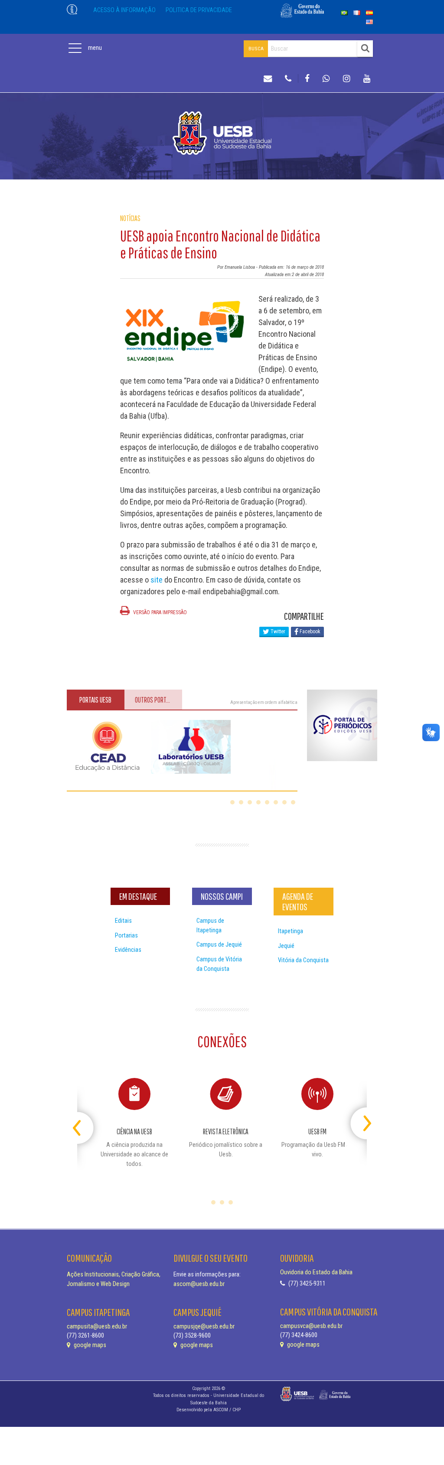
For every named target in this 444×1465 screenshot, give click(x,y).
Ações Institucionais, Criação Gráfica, (113, 1274)
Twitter (277, 631)
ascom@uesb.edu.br (199, 1284)
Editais (123, 921)
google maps (89, 1345)
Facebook (309, 631)
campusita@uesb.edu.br (97, 1326)
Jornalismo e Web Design (98, 1284)
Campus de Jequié (219, 944)
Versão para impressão (159, 612)
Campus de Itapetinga (210, 925)
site (156, 579)
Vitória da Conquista (303, 960)
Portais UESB (95, 699)
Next (359, 1119)
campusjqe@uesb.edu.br (204, 1326)
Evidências (128, 950)
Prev (85, 1119)
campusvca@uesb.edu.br (311, 1326)
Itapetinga (290, 931)
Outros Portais (154, 699)
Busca (256, 49)
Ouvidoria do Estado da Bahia (316, 1272)
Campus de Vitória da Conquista (219, 964)
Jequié (286, 946)
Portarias (126, 935)
